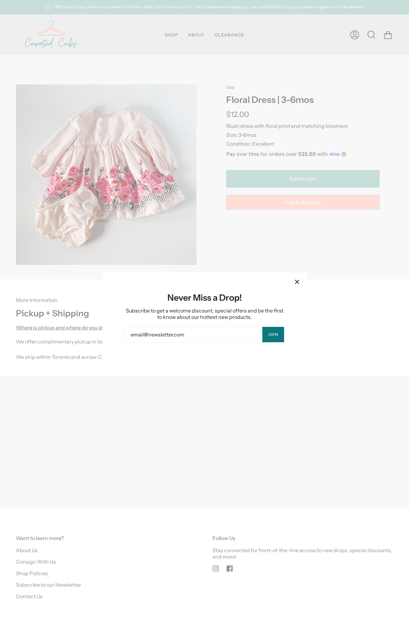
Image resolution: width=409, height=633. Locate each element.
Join (273, 334)
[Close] (297, 282)
